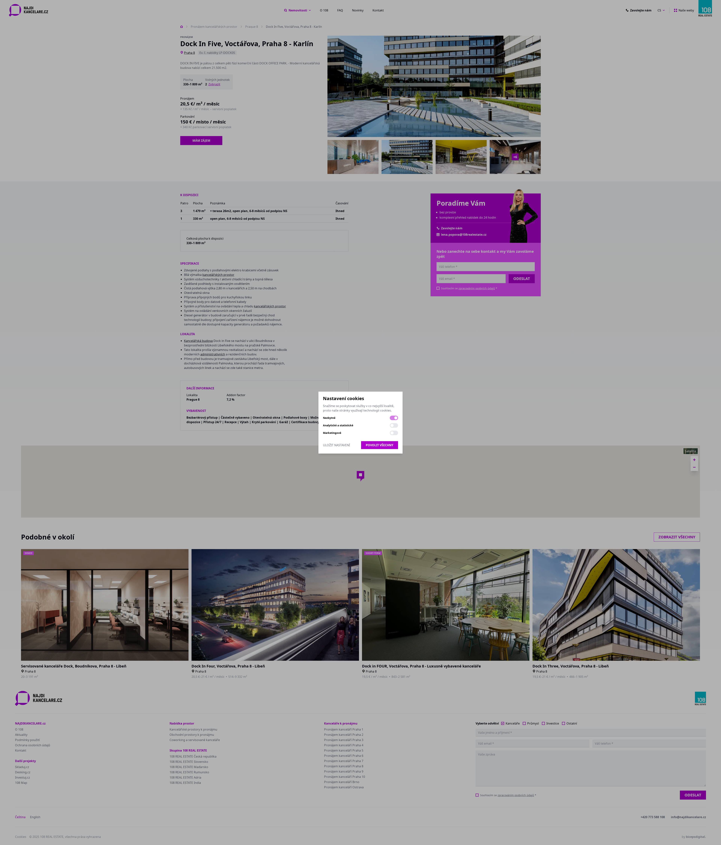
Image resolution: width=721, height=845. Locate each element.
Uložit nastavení (336, 445)
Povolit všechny (379, 445)
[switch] (394, 418)
